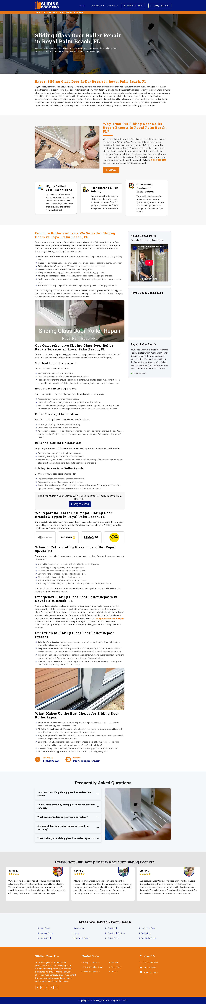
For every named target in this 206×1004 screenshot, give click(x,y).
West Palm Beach (148, 938)
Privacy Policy (116, 967)
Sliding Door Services (91, 962)
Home (82, 5)
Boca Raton (45, 928)
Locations (114, 971)
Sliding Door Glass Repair (93, 967)
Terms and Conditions (91, 971)
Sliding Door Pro (102, 1000)
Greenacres (79, 928)
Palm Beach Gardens (116, 933)
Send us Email (150, 967)
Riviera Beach (113, 938)
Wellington (145, 933)
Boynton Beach (46, 933)
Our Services (96, 5)
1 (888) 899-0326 (160, 5)
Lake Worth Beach (81, 938)
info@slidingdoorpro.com (86, 760)
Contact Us (112, 5)
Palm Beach (112, 928)
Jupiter (76, 933)
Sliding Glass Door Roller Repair (71, 12)
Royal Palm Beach (50, 12)
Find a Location (134, 5)
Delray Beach (45, 938)
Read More (111, 170)
